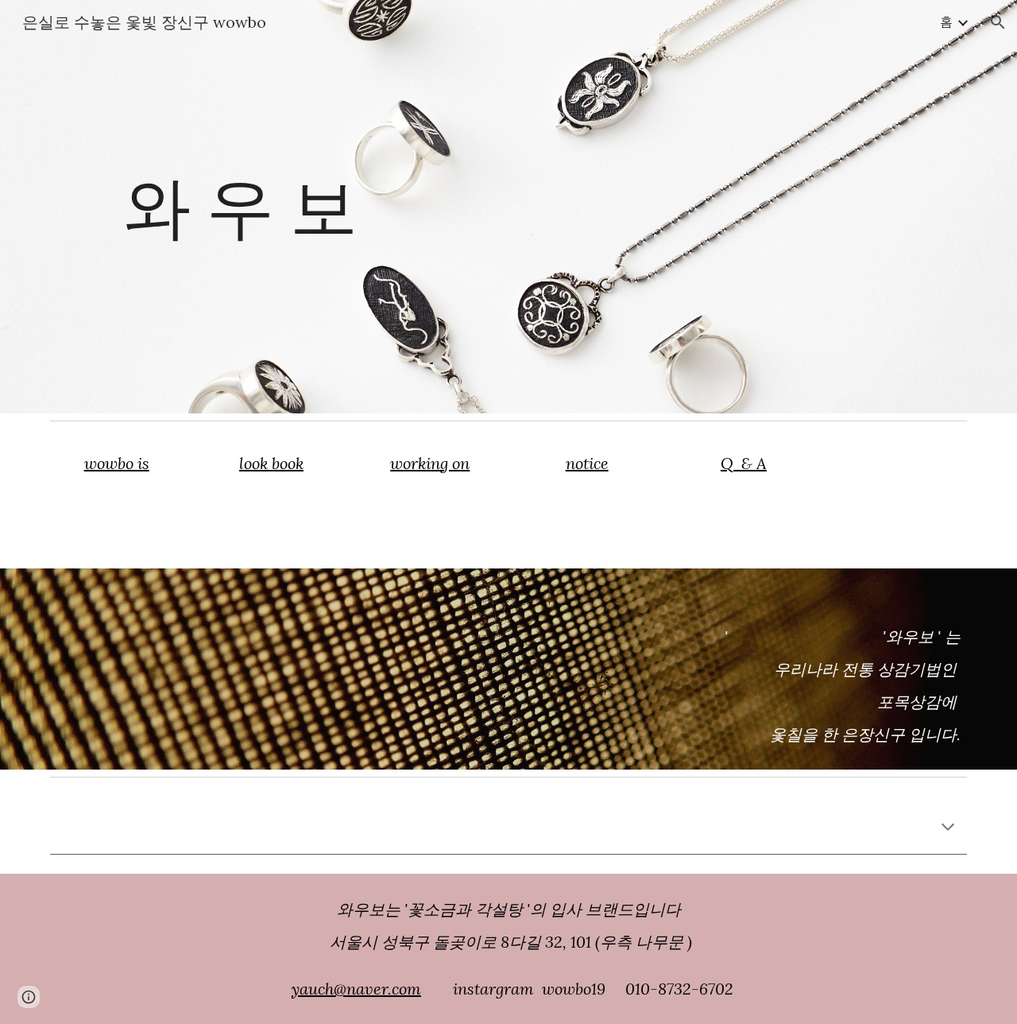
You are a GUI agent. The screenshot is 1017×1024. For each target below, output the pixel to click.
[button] (998, 22)
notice (587, 463)
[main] (273, 206)
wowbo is (116, 463)
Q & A (744, 463)
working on (430, 463)
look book (271, 463)
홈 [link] (946, 21)
